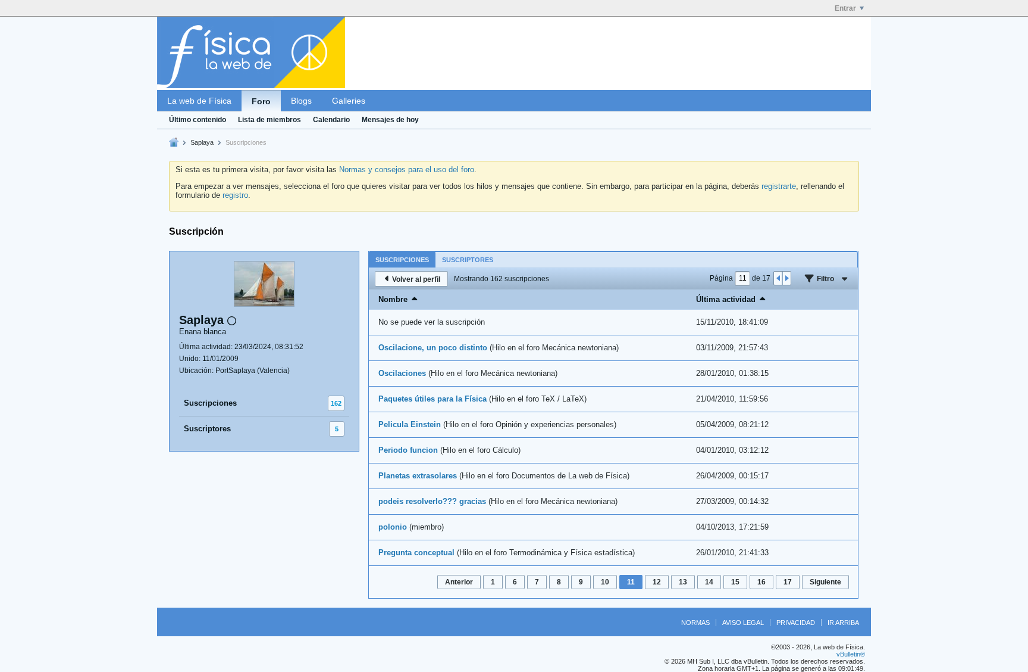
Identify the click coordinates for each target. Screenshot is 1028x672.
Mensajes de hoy (390, 120)
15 (735, 582)
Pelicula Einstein (409, 424)
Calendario (331, 120)
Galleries (348, 100)
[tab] (402, 259)
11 (631, 582)
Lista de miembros (269, 120)
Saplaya (202, 142)
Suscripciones (210, 403)
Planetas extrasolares (417, 475)
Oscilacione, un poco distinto (432, 347)
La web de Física (199, 100)
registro (235, 195)
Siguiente (825, 582)
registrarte (778, 186)
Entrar (845, 8)
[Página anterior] (778, 278)
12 (657, 582)
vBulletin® (850, 654)
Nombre (393, 299)
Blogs (301, 100)
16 (761, 582)
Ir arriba (843, 622)
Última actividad (726, 299)
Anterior (459, 582)
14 (709, 582)
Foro (261, 101)
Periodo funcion (408, 450)
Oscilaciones (402, 373)
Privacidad (795, 622)
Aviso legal (743, 622)
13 (683, 582)
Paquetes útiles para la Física (432, 398)
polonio (392, 526)
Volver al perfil (416, 279)
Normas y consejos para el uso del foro (406, 169)
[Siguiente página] (786, 278)
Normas (695, 622)
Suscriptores (207, 428)
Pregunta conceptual (416, 552)
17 (787, 582)
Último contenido (197, 120)
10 (605, 582)
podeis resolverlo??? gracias (432, 501)
